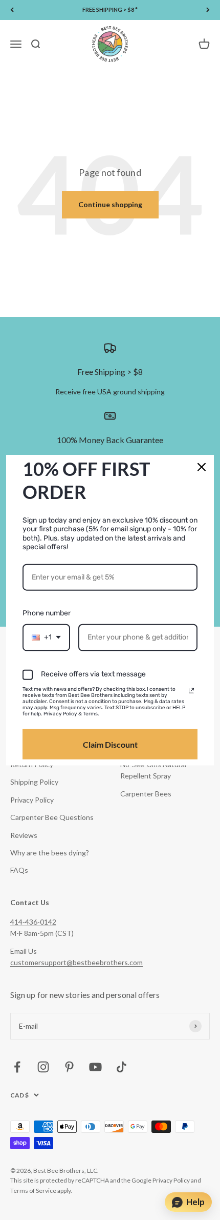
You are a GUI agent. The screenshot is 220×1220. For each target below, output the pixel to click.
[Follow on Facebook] (17, 1067)
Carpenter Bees (145, 793)
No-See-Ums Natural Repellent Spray (153, 770)
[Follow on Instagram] (43, 1067)
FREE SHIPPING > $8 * (110, 9)
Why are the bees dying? (49, 852)
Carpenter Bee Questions (52, 817)
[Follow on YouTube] (95, 1067)
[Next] (208, 10)
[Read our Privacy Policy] (191, 691)
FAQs (19, 870)
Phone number (47, 613)
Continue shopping (110, 204)
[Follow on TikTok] (121, 1067)
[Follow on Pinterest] (69, 1067)
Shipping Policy (34, 781)
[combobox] (46, 637)
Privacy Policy (32, 799)
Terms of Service (33, 1190)
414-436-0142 (33, 921)
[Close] (201, 466)
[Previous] (12, 10)
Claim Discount (110, 744)
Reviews (23, 835)
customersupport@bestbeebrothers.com (76, 962)
